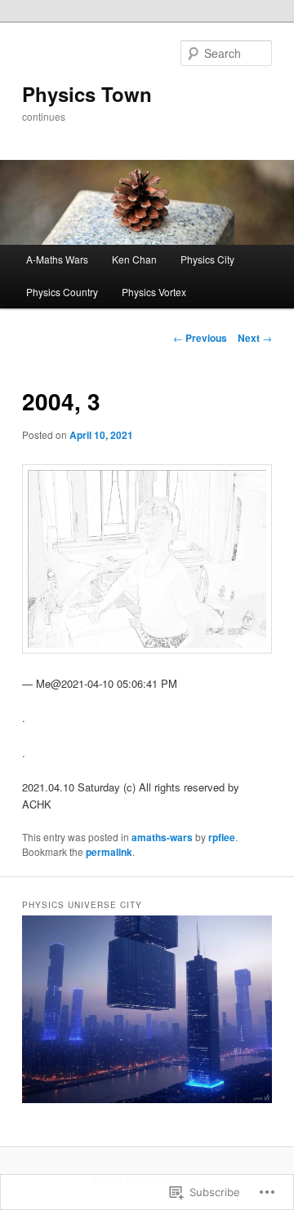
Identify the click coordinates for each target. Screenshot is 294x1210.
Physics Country (62, 292)
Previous (200, 337)
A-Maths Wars (57, 259)
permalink (109, 851)
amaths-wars (162, 837)
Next (255, 337)
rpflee (221, 837)
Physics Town (87, 94)
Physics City (207, 259)
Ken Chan (134, 259)
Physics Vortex (154, 292)
